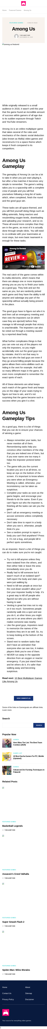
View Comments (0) (23, 698)
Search (6, 718)
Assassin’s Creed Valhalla (15, 874)
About (27, 987)
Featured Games (15, 10)
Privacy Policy (8, 999)
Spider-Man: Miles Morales (16, 970)
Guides (16, 739)
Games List (17, 753)
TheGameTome (25, 35)
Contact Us (6, 993)
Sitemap (28, 993)
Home (4, 10)
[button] (3, 3)
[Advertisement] (23, 73)
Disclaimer (29, 999)
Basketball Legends (12, 826)
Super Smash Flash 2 (13, 922)
